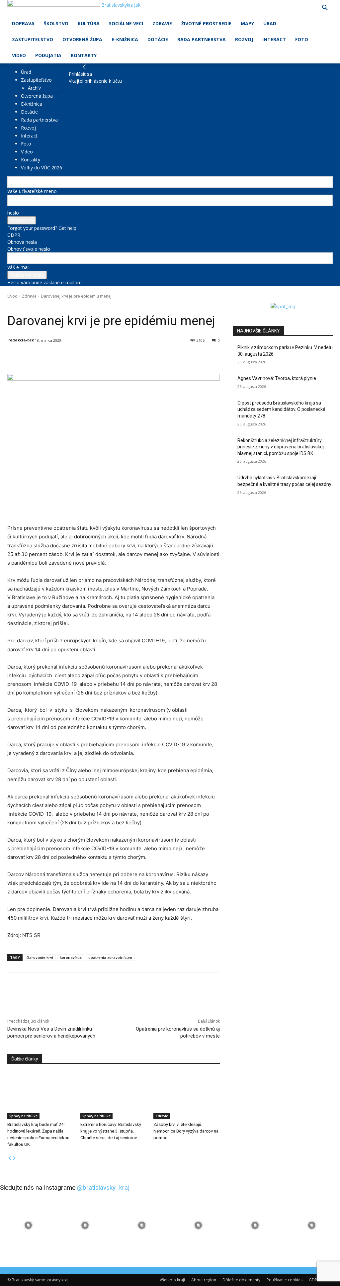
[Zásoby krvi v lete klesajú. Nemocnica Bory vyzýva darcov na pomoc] (186, 1095)
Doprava (23, 23)
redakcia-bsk (21, 339)
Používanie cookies (284, 1280)
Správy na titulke (23, 1116)
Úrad (269, 23)
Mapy (247, 23)
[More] (162, 357)
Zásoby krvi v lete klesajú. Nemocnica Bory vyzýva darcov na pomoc (185, 1131)
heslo (13, 213)
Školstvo (56, 23)
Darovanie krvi (40, 957)
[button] (325, 8)
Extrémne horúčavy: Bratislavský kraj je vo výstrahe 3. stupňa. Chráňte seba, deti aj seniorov (110, 1131)
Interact (274, 39)
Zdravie (162, 23)
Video (19, 55)
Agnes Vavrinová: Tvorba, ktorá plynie (276, 378)
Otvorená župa (82, 39)
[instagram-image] (28, 1225)
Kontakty (84, 55)
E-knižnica (125, 39)
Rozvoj (244, 39)
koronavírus (71, 957)
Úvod (12, 296)
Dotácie (157, 39)
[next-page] (14, 1158)
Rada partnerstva (201, 39)
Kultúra (89, 23)
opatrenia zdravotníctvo (110, 957)
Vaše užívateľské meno (32, 191)
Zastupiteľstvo (32, 39)
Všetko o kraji (172, 1280)
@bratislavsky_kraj (103, 1187)
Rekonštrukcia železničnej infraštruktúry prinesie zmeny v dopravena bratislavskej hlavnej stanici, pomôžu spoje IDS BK (280, 447)
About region (203, 1280)
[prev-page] (9, 1158)
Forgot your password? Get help (41, 228)
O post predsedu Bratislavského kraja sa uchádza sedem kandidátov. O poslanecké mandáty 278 (281, 409)
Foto (301, 39)
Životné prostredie (206, 23)
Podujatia (48, 55)
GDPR (13, 235)
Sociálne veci (126, 23)
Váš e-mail (18, 267)
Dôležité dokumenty (241, 1280)
